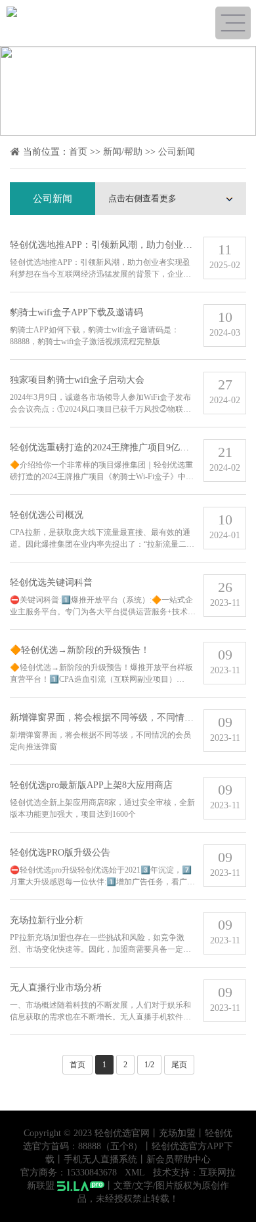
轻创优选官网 (122, 1133)
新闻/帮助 (122, 152)
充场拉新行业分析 (46, 920)
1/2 (149, 1064)
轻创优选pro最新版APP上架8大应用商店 (91, 785)
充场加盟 (177, 1133)
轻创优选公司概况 (46, 515)
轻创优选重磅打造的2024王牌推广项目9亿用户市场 (113, 447)
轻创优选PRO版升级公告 (60, 852)
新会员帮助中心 (178, 1159)
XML (135, 1172)
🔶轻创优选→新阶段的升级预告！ (80, 650)
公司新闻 (176, 152)
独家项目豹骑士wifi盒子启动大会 (77, 380)
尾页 (179, 1064)
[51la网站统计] (80, 1186)
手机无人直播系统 (100, 1159)
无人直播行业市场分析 (56, 988)
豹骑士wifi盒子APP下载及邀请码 (76, 312)
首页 (78, 152)
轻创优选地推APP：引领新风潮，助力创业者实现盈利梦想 (128, 245)
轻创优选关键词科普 (51, 582)
